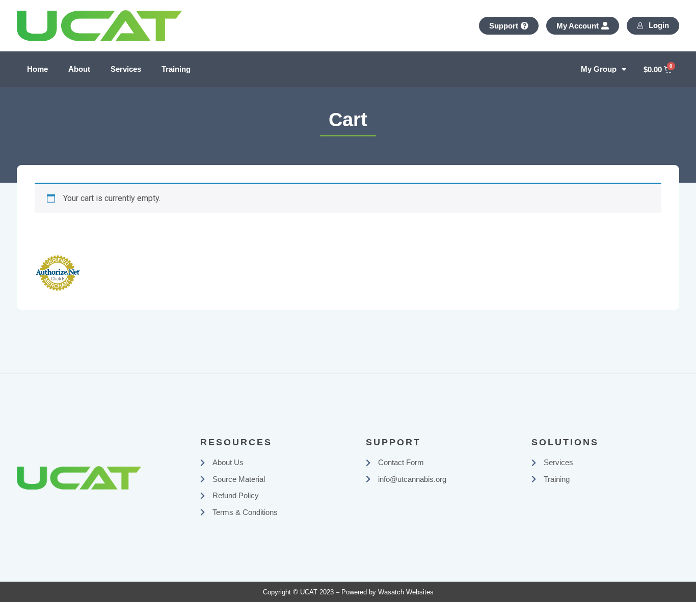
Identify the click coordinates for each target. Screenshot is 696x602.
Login (659, 25)
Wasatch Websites (406, 592)
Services (126, 69)
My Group (599, 69)
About (79, 69)
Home (37, 69)
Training (176, 69)
